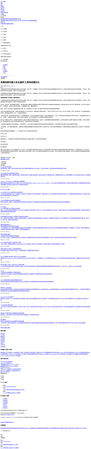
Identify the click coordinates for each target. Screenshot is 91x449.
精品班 (2, 6)
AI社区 (4, 69)
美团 (2, 224)
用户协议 (5, 406)
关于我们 (5, 398)
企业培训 (3, 11)
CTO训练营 (17, 392)
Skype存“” (6, 166)
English (4, 404)
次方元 (80, 428)
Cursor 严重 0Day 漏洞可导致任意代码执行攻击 (31, 354)
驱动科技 (20, 428)
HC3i (11, 386)
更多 (7, 358)
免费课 (2, 9)
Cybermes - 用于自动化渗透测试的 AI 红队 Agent (70, 352)
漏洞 (5, 159)
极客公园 (57, 428)
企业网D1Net (73, 428)
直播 (12, 23)
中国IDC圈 (67, 428)
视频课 (2, 18)
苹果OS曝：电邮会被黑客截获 (11, 248)
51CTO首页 (3, 1)
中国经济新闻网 (44, 428)
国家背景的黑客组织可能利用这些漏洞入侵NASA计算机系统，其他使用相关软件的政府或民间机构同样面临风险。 (28, 281)
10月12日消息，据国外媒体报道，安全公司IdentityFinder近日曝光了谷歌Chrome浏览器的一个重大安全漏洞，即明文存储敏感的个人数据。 (33, 244)
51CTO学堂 (6, 392)
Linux (6, 189)
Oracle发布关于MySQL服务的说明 (12, 192)
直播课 (15, 18)
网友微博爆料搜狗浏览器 (10, 226)
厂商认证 (21, 20)
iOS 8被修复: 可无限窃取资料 (11, 272)
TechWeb (28, 428)
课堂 (8, 23)
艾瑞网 (31, 428)
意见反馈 (5, 403)
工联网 (53, 428)
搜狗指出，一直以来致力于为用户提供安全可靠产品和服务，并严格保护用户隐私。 (20, 314)
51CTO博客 (6, 389)
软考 (9, 20)
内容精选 (5, 64)
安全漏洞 (5, 224)
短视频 (11, 18)
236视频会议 (62, 428)
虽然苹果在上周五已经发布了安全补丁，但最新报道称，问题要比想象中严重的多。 (20, 250)
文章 (2, 23)
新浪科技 (3, 428)
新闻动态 (5, 400)
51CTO (4, 386)
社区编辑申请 (4, 76)
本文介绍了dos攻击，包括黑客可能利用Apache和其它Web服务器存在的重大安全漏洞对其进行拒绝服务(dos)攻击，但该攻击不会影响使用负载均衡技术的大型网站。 (39, 237)
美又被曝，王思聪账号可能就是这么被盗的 (14, 216)
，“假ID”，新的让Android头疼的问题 (12, 264)
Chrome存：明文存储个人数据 (11, 242)
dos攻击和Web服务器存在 (10, 235)
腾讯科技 (7, 428)
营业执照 (3, 422)
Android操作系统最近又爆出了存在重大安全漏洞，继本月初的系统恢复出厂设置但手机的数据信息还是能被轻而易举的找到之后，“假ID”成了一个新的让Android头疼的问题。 (41, 266)
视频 (4, 66)
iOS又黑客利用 (7, 305)
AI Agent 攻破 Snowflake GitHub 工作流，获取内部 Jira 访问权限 (56, 354)
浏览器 (2, 319)
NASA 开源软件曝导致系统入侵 (11, 280)
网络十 (6, 287)
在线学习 (3, 22)
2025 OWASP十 (7, 297)
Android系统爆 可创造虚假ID (10, 200)
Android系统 (3, 206)
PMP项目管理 (29, 20)
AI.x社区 (22, 389)
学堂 (2, 4)
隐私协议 (5, 407)
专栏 (10, 23)
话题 (4, 68)
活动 (4, 72)
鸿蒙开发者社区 (4, 12)
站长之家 (35, 428)
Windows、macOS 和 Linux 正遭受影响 (13, 181)
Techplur (14, 386)
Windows (3, 189)
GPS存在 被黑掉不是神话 (10, 173)
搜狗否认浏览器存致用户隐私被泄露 (12, 313)
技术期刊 (5, 71)
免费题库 (35, 20)
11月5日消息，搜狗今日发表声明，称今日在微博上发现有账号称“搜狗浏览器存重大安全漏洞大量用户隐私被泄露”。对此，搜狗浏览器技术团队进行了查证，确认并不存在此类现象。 (43, 322)
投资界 (77, 428)
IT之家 (49, 428)
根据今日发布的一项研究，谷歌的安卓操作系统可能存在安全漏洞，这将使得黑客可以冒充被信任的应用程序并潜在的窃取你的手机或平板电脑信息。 (36, 202)
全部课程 (3, 20)
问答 (6, 23)
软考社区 (3, 7)
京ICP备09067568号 (9, 414)
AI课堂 (2, 14)
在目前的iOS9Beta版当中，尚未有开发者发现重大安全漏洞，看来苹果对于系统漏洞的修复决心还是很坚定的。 (27, 273)
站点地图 (5, 401)
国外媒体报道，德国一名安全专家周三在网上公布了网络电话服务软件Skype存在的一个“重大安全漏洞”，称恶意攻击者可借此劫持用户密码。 (34, 168)
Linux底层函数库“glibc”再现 (10, 208)
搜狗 (5, 319)
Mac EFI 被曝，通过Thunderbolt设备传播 (13, 256)
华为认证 (16, 20)
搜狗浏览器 (3, 234)
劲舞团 (2, 159)
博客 (2, 3)
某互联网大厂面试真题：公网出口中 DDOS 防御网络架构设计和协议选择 (41, 352)
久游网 (7, 159)
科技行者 (24, 428)
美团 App (9, 224)
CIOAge (8, 386)
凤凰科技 (15, 428)
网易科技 (11, 428)
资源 (4, 23)
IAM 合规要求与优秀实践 (77, 354)
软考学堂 (19, 18)
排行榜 (8, 18)
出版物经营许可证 (9, 422)
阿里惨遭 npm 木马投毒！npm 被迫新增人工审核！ (12, 352)
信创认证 (12, 20)
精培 (10, 392)
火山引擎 (84, 428)
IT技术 (24, 20)
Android (2, 270)
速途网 (39, 428)
